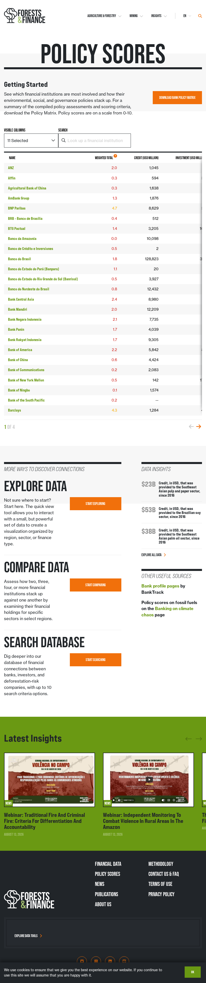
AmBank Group (18, 198)
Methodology (160, 864)
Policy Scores (107, 874)
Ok (192, 972)
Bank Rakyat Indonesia (24, 340)
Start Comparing (95, 585)
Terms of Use (160, 884)
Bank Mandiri (17, 309)
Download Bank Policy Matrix (177, 98)
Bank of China (18, 360)
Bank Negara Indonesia (24, 319)
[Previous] (188, 740)
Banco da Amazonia (22, 238)
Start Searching (96, 660)
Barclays (14, 410)
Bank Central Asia (21, 299)
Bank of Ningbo (19, 390)
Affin (11, 178)
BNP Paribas (17, 208)
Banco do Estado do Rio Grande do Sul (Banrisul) (43, 279)
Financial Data (108, 864)
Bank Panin (16, 329)
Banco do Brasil (19, 259)
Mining (134, 16)
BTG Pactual (16, 228)
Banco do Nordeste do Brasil (28, 289)
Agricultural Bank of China (27, 188)
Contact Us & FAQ (163, 874)
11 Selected (17, 140)
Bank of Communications (26, 370)
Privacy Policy (161, 894)
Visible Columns (14, 130)
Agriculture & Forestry (101, 16)
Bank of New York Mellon (26, 380)
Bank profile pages (160, 585)
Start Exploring (95, 504)
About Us (103, 904)
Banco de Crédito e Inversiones (30, 248)
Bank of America (20, 350)
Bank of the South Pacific (26, 400)
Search (63, 130)
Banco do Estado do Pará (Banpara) (33, 269)
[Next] (199, 738)
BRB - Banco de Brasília (25, 218)
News (99, 884)
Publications (106, 894)
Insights (156, 16)
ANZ (11, 168)
